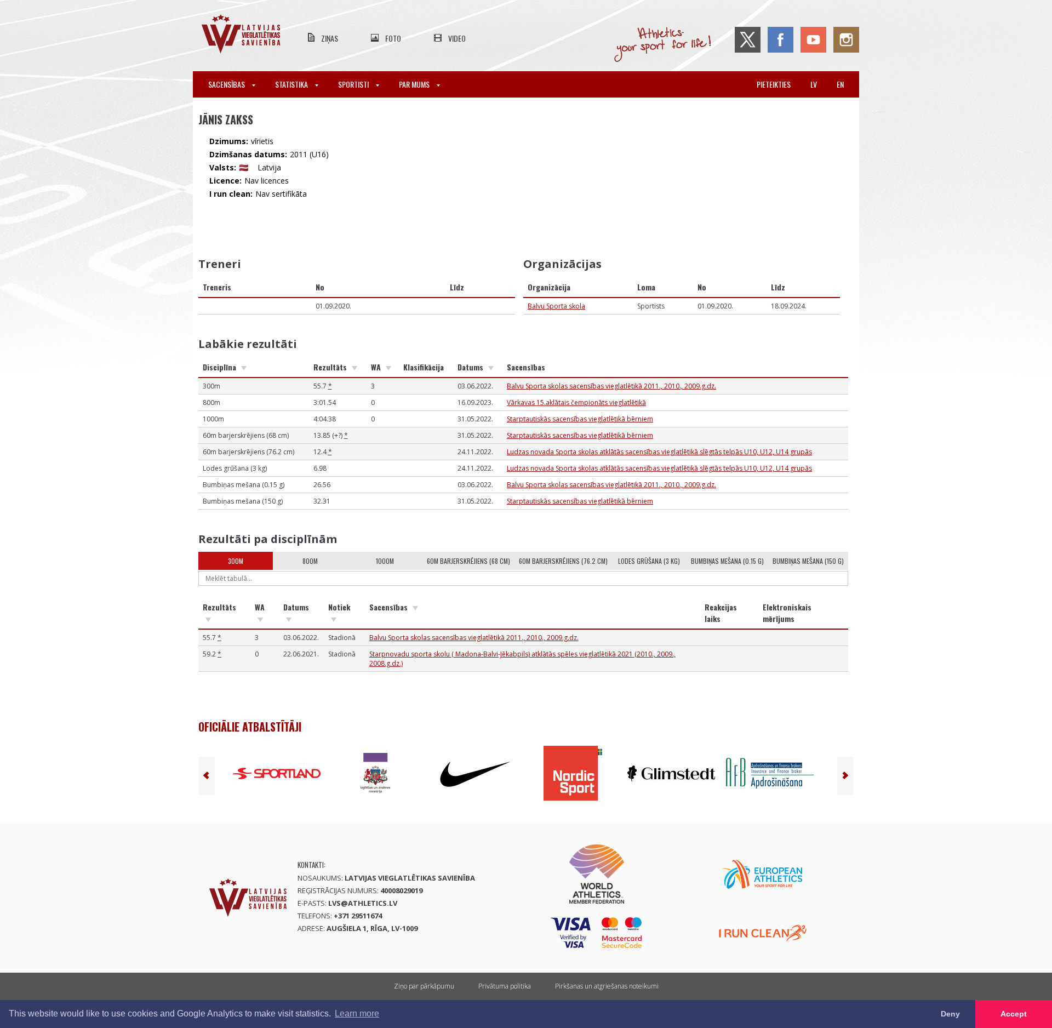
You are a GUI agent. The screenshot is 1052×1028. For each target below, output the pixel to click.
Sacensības (227, 84)
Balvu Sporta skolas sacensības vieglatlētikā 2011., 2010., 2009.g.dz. (611, 386)
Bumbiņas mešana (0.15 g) (727, 561)
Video (457, 38)
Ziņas (329, 38)
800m (310, 561)
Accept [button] (1013, 1013)
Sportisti (354, 84)
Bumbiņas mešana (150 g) (808, 561)
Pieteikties (774, 84)
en (840, 84)
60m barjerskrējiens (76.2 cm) (563, 561)
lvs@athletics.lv (362, 903)
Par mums (415, 84)
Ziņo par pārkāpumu (424, 986)
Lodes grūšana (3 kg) (649, 561)
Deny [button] (950, 1013)
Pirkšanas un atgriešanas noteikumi (607, 986)
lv (813, 84)
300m (235, 561)
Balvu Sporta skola (556, 306)
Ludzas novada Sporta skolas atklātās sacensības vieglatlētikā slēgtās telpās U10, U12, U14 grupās (659, 451)
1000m (385, 561)
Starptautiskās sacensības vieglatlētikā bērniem (580, 419)
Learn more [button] (357, 1013)
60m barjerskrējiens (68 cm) (468, 561)
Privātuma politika (504, 986)
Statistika (292, 84)
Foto (393, 38)
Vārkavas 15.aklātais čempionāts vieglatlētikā (576, 402)
